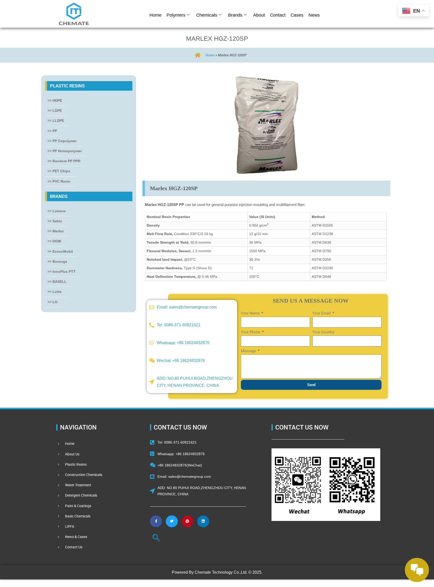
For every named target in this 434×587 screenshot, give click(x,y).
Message (249, 351)
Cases (297, 15)
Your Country (323, 332)
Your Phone (251, 332)
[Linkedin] (203, 521)
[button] (156, 538)
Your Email (322, 313)
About (259, 15)
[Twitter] (172, 521)
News (314, 15)
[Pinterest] (188, 521)
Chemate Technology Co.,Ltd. (221, 572)
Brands (235, 15)
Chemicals (206, 15)
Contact (278, 15)
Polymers (176, 15)
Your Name (251, 313)
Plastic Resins (67, 85)
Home (155, 15)
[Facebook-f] (156, 521)
